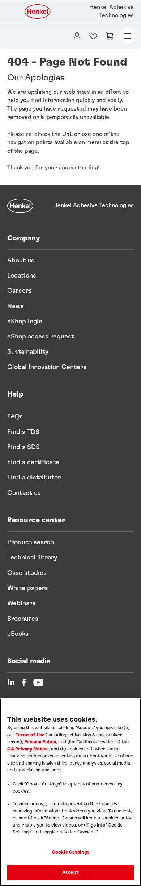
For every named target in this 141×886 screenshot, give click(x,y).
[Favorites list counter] (93, 36)
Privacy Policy (40, 742)
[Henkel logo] (38, 11)
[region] (70, 792)
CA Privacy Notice (28, 749)
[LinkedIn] (10, 682)
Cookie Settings (71, 852)
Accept (70, 872)
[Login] (77, 36)
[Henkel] (20, 206)
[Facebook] (23, 682)
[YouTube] (38, 682)
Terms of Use (30, 735)
